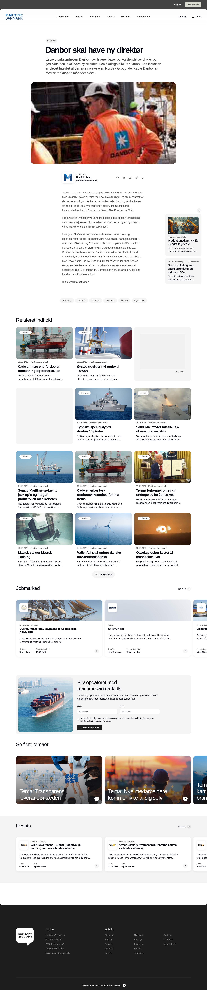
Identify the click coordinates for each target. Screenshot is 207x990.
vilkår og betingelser (138, 718)
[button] (199, 210)
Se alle (182, 588)
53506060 (59, 948)
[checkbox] (78, 719)
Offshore (109, 948)
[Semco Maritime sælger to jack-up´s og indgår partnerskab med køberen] (44, 480)
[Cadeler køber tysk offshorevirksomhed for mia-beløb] (103, 480)
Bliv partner (193, 4)
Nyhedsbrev (169, 944)
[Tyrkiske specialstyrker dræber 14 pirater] (103, 414)
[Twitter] (130, 178)
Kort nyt (138, 939)
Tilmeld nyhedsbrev (89, 727)
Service (108, 944)
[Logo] (14, 17)
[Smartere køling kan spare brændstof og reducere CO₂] (183, 271)
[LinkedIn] (123, 178)
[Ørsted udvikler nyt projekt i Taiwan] (103, 354)
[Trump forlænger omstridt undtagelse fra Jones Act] (162, 478)
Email (122, 706)
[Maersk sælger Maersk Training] (44, 540)
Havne (108, 953)
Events (137, 948)
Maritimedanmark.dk (86, 180)
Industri (108, 939)
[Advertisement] (162, 351)
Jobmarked (139, 953)
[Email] (136, 178)
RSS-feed (168, 939)
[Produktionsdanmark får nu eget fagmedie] (183, 235)
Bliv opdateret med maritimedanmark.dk (101, 985)
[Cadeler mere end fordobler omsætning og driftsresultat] (44, 354)
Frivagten (138, 944)
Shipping (109, 935)
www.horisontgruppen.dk (58, 953)
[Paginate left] (18, 628)
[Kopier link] (143, 178)
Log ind (178, 4)
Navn (79, 706)
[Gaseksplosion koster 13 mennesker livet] (162, 540)
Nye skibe (139, 935)
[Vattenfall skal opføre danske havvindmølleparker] (103, 540)
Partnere (168, 935)
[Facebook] (117, 178)
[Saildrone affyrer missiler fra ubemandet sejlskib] (162, 414)
